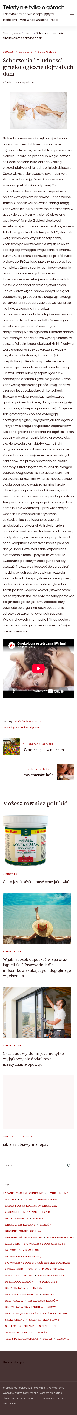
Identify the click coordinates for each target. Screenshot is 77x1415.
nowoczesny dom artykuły (44, 1244)
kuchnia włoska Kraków (23, 1237)
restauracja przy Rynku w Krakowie (31, 1307)
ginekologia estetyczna (28, 721)
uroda (8, 51)
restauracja (14, 1301)
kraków (46, 1225)
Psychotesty (47, 1282)
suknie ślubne (49, 1326)
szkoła (42, 1332)
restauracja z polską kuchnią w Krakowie (36, 1313)
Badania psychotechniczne (23, 1193)
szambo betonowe (19, 1332)
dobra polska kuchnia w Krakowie (31, 1206)
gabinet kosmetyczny (21, 1212)
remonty (49, 1294)
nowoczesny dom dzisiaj (23, 1256)
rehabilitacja (15, 1288)
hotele (38, 1218)
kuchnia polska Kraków (23, 1231)
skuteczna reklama (20, 1326)
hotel (46, 1212)
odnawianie (14, 1269)
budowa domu (47, 1199)
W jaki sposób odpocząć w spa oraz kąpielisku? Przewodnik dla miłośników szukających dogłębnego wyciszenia (37, 967)
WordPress (9, 1403)
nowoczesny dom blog (22, 1250)
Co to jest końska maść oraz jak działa (37, 881)
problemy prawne (51, 1275)
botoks (10, 1199)
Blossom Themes (34, 1398)
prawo (28, 1275)
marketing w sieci (60, 1237)
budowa (27, 1199)
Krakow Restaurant (20, 1225)
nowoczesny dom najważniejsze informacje (37, 1263)
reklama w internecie (21, 1294)
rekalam (36, 1288)
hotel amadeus (16, 1218)
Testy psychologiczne (21, 1339)
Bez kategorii (14, 1362)
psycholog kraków (19, 1282)
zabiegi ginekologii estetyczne (21, 727)
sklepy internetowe (44, 1320)
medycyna (12, 1244)
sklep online (14, 1320)
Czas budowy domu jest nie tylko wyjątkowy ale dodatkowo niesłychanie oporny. (33, 1059)
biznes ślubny (58, 1193)
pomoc (32, 1269)
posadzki (12, 1275)
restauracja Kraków (43, 1301)
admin (7, 82)
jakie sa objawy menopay (26, 1144)
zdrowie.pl (47, 51)
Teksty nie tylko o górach (33, 7)
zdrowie (25, 51)
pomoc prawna (53, 1269)
